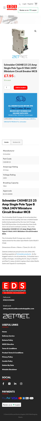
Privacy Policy (7, 357)
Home (4, 332)
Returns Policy (7, 340)
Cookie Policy (7, 361)
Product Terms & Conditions (12, 353)
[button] (35, 31)
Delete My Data (8, 365)
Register (30, 4)
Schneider (23, 122)
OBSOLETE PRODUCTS (11, 122)
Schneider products (24, 254)
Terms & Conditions (9, 348)
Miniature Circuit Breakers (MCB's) (24, 119)
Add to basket (21, 88)
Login (24, 4)
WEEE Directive (8, 344)
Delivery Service (8, 336)
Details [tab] (6, 142)
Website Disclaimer (9, 369)
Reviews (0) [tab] (16, 142)
